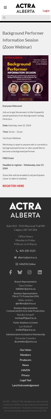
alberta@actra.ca (27, 257)
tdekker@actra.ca (25, 288)
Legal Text (25, 380)
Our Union (25, 349)
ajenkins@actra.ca (25, 303)
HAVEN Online (27, 264)
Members (25, 354)
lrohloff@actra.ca (25, 329)
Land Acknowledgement (25, 385)
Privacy (25, 375)
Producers (25, 359)
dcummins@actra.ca (25, 341)
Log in (46, 10)
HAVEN (25, 370)
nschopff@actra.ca (25, 317)
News (25, 365)
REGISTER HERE (13, 185)
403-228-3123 (27, 250)
